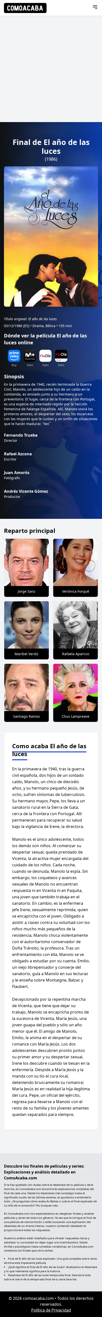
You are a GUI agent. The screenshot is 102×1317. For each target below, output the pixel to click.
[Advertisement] (51, 69)
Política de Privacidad (51, 1310)
